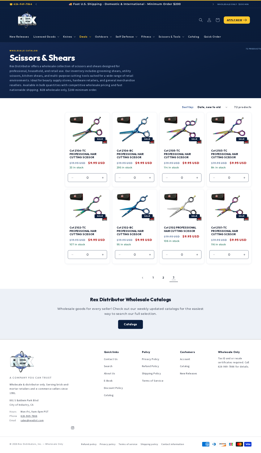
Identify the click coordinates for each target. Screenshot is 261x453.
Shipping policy (149, 444)
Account (185, 359)
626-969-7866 (23, 4)
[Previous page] (143, 278)
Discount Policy (113, 388)
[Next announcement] (213, 4)
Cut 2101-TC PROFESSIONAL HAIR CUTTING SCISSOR (224, 231)
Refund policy (89, 444)
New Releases (188, 373)
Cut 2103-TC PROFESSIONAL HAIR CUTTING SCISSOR (224, 154)
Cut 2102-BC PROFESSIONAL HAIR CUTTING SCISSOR (130, 231)
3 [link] (174, 277)
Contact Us (111, 359)
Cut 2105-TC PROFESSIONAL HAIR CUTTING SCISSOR (177, 154)
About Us (109, 373)
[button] (46, 37)
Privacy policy (107, 444)
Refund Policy (150, 366)
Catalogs (130, 324)
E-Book (108, 381)
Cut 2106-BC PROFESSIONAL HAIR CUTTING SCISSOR (130, 154)
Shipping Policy (151, 373)
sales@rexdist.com (32, 420)
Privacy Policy (150, 359)
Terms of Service (153, 381)
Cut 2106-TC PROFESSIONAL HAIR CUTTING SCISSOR (83, 154)
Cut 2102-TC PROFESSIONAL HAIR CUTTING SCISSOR (83, 231)
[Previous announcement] (36, 4)
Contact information (172, 444)
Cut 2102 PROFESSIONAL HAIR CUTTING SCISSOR (180, 229)
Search (108, 366)
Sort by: (188, 107)
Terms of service (128, 444)
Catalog (109, 395)
